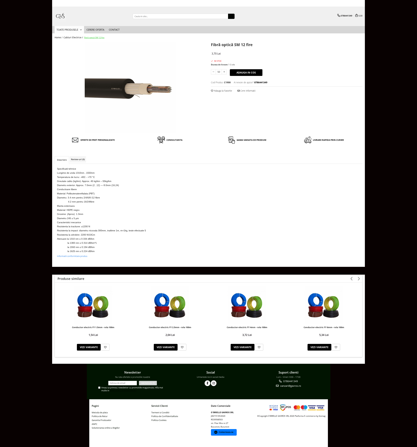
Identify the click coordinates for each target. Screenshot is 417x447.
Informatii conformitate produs (72, 256)
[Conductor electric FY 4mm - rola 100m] (247, 305)
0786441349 (290, 381)
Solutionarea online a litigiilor (106, 427)
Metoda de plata (100, 412)
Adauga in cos (246, 72)
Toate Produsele (68, 29)
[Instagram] (213, 383)
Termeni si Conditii (160, 412)
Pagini (95, 405)
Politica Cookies (158, 420)
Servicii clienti (159, 405)
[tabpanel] (130, 87)
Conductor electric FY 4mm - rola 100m (247, 327)
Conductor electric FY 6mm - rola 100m (324, 327)
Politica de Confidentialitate (123, 390)
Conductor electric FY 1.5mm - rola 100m (93, 327)
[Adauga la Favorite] (105, 347)
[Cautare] (231, 16)
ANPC (94, 424)
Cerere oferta (95, 29)
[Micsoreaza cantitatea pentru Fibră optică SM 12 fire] (213, 71)
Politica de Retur (100, 416)
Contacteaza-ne (226, 432)
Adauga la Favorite (222, 90)
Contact (114, 29)
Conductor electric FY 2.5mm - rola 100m (170, 327)
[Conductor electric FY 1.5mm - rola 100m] (93, 305)
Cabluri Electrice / (74, 37)
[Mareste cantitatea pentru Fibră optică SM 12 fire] (224, 71)
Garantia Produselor (101, 420)
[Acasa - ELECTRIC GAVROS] (71, 16)
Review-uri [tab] (78, 159)
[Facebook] (207, 383)
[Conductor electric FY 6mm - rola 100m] (323, 305)
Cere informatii (247, 90)
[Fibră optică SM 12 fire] (130, 87)
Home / (59, 37)
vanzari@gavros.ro (290, 385)
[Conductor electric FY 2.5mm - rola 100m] (170, 305)
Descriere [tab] (62, 159)
